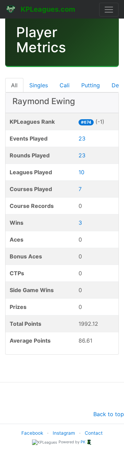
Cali (65, 85)
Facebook (32, 433)
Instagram (64, 433)
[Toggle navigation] (108, 9)
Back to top (108, 414)
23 (82, 138)
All (14, 85)
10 (81, 172)
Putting (90, 85)
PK (83, 442)
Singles (38, 85)
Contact (94, 433)
